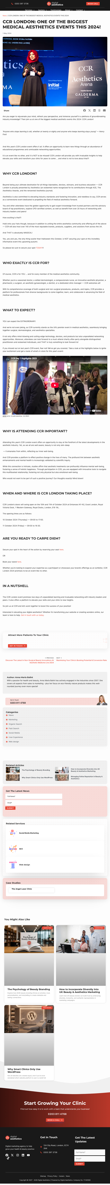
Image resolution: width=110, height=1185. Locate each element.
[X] (12, 1155)
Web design (24, 865)
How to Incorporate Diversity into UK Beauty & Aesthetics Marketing (79, 990)
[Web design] (13, 864)
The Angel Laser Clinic (22, 889)
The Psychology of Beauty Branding (29, 989)
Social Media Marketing (29, 833)
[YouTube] (28, 1155)
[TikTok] (8, 1158)
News (5, 15)
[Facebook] (6, 1155)
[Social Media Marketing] (13, 833)
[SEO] (13, 848)
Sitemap (43, 1176)
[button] (93, 3)
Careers (61, 1176)
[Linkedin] (23, 1155)
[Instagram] (17, 1155)
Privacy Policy (52, 1176)
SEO (21, 849)
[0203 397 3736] (19, 3)
